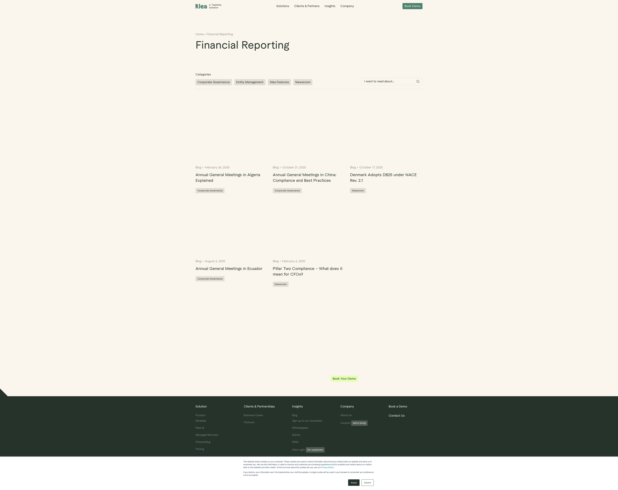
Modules (201, 420)
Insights (330, 6)
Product (200, 415)
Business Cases (253, 415)
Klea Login (307, 449)
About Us (346, 415)
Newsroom (302, 82)
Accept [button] (354, 482)
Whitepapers (300, 427)
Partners (249, 422)
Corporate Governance (213, 82)
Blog (294, 415)
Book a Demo (398, 406)
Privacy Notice (327, 467)
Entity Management (249, 82)
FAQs (295, 442)
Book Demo (412, 6)
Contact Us (397, 415)
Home (200, 34)
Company (347, 6)
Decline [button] (367, 482)
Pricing (200, 449)
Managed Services (207, 434)
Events (296, 434)
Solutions (282, 6)
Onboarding (203, 442)
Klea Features (279, 82)
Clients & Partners (306, 6)
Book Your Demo (344, 378)
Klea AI (200, 427)
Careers (353, 423)
